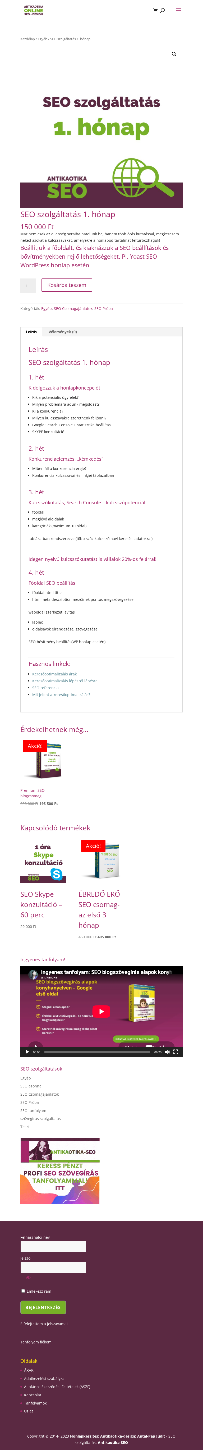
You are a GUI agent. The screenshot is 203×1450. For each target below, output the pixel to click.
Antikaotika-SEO (113, 1442)
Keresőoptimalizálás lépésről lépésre (65, 680)
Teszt (25, 1126)
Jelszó (25, 1258)
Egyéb (42, 38)
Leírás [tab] (31, 331)
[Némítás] (167, 1052)
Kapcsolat (32, 1394)
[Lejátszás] (27, 1052)
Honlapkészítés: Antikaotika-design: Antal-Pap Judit (118, 1436)
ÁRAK (29, 1370)
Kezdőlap (27, 38)
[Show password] (28, 1279)
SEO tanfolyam (33, 1110)
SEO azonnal (31, 1085)
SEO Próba (103, 308)
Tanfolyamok (35, 1403)
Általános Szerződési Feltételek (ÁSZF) (57, 1386)
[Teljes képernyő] (175, 1052)
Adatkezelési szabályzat (45, 1378)
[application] (101, 1011)
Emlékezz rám (38, 1291)
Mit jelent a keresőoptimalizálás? (61, 694)
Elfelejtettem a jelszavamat (44, 1323)
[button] (174, 54)
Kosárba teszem (66, 285)
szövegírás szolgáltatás (40, 1118)
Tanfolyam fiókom (36, 1341)
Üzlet (28, 1411)
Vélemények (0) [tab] (63, 331)
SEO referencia (45, 687)
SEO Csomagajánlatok (73, 308)
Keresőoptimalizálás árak (55, 673)
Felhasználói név (35, 1237)
